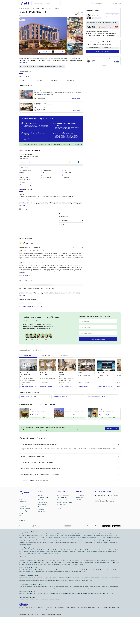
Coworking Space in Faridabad (67, 533)
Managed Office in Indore (72, 578)
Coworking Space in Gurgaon (82, 533)
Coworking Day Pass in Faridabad (55, 549)
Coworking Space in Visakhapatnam (44, 537)
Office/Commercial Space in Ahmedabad (35, 588)
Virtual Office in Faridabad (47, 558)
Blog (20, 499)
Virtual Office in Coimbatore (28, 562)
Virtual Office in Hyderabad (98, 558)
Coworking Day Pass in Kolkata (98, 551)
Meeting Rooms (42, 504)
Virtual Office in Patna (65, 564)
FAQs (20, 515)
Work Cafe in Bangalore (55, 599)
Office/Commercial (43, 499)
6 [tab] (104, 65)
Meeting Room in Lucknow (78, 571)
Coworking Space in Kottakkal (102, 542)
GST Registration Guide (63, 504)
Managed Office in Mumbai (78, 577)
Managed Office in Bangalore (64, 577)
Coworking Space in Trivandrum (85, 540)
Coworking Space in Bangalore (97, 533)
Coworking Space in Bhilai (75, 542)
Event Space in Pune (108, 593)
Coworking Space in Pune (75, 535)
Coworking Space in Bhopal (30, 540)
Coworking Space (43, 497)
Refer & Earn (79, 499)
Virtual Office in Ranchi (30, 564)
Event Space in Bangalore (59, 593)
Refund (21, 513)
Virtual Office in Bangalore (73, 558)
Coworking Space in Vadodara (61, 542)
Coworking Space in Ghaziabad (39, 533)
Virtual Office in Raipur (41, 564)
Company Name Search (63, 499)
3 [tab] (101, 65)
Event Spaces (42, 507)
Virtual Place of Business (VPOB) (63, 507)
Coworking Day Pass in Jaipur (83, 551)
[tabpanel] (103, 60)
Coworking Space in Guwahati (57, 540)
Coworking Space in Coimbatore (73, 537)
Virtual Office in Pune (43, 560)
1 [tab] (99, 65)
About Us (22, 518)
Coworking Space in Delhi (53, 533)
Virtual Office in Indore (77, 560)
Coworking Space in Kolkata (102, 535)
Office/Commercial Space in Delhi (43, 586)
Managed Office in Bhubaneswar (47, 580)
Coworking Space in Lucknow (104, 537)
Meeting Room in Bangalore (62, 569)
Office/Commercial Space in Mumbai (97, 586)
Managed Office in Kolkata (59, 578)
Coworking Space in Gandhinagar (33, 542)
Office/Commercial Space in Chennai (53, 588)
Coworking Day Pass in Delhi (40, 549)
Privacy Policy (23, 511)
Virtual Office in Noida (24, 558)
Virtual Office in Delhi (35, 558)
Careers (21, 496)
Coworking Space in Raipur (44, 540)
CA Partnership (80, 495)
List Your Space (80, 497)
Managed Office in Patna (86, 580)
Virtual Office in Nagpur (82, 562)
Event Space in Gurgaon (46, 593)
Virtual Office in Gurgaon (60, 558)
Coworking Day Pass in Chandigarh (34, 553)
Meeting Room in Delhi (36, 569)
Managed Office (42, 502)
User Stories (22, 506)
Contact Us (22, 520)
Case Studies (22, 504)
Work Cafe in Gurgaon (44, 599)
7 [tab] (105, 65)
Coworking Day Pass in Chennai (53, 551)
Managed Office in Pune (34, 578)
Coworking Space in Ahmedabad (47, 535)
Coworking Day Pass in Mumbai (103, 549)
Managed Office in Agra (74, 580)
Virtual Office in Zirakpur (107, 562)
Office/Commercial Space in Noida (27, 586)
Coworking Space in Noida (25, 533)
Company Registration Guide (64, 502)
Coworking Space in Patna (71, 540)
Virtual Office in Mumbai (85, 558)
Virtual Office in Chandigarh (42, 562)
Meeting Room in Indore (65, 571)
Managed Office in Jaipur (46, 578)
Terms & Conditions (24, 508)
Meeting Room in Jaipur (41, 571)
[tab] (62, 209)
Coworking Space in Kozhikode (101, 540)
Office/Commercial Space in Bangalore (79, 586)
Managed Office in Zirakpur (62, 580)
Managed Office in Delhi (37, 577)
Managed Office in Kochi (84, 578)
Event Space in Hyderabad (84, 593)
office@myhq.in (113, 495)
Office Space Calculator (63, 497)
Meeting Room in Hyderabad (88, 569)
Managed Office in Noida (25, 577)
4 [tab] (102, 65)
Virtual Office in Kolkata (66, 560)
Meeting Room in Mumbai (75, 569)
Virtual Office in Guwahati (53, 564)
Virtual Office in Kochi (88, 560)
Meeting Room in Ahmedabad (103, 569)
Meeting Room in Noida (24, 569)
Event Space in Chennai (96, 593)
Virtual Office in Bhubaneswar (69, 562)
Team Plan (41, 509)
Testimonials (22, 501)
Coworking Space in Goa (59, 537)
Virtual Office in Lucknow (55, 562)
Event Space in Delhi (35, 593)
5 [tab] (103, 65)
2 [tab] (100, 65)
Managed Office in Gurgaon (50, 577)
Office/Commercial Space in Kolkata (87, 588)
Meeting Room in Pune (29, 571)
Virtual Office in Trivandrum (77, 564)
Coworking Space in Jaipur (89, 535)
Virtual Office (41, 511)
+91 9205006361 (100, 495)
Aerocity (21, 202)
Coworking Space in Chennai (62, 535)
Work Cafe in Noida (23, 599)
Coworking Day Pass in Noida (26, 549)
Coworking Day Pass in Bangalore (87, 549)
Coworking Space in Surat (47, 542)
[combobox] (47, 3)
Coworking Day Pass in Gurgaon (71, 549)
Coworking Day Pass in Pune (68, 551)
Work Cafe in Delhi (33, 599)
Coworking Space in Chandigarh (89, 537)
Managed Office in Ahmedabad (107, 577)
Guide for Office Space (63, 495)
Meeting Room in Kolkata (53, 571)
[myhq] (24, 3)
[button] (45, 12)
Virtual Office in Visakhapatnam (102, 560)
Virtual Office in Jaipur (54, 560)
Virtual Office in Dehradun (95, 562)
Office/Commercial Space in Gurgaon (60, 586)
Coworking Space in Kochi (29, 537)
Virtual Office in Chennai (31, 560)
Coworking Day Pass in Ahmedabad (37, 551)
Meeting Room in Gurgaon (49, 569)
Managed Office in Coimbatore (98, 578)
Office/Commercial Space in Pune (70, 588)
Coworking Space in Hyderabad (31, 535)
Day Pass (40, 495)
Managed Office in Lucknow (32, 580)
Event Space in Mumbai (71, 593)
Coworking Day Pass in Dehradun (50, 553)
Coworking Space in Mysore (88, 542)
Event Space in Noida (24, 593)
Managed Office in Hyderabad (92, 577)
